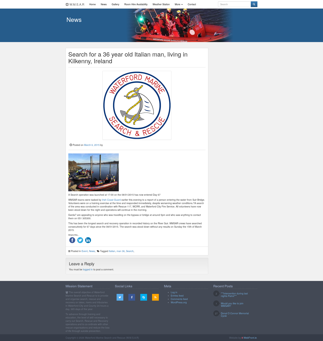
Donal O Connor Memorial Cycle (235, 314)
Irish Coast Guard (111, 199)
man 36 (121, 251)
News (104, 4)
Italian (112, 251)
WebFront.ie (250, 337)
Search (130, 251)
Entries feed (177, 295)
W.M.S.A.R (76, 4)
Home (92, 4)
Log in (174, 292)
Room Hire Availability (136, 4)
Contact (192, 4)
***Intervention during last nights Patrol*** (234, 295)
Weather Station (161, 4)
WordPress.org (179, 302)
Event (85, 251)
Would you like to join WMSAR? (232, 305)
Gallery (115, 4)
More (178, 4)
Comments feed (179, 299)
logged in (88, 269)
